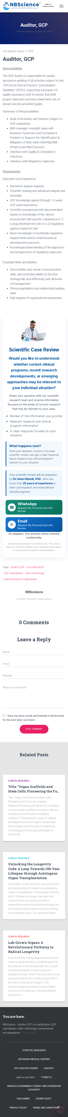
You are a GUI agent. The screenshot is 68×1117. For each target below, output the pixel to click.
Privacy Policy (18, 1107)
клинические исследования (20, 579)
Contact (49, 1068)
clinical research (18, 781)
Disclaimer (23, 1098)
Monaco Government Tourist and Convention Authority (34, 1088)
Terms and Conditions (46, 1107)
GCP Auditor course (26, 1068)
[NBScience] (30, 6)
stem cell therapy (34, 573)
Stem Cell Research (34, 1050)
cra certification (35, 567)
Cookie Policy (43, 1098)
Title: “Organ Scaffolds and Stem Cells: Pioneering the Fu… (33, 788)
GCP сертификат (13, 573)
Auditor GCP (17, 567)
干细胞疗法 (46, 1077)
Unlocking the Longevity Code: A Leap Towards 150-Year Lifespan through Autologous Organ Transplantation (34, 871)
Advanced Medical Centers (34, 1059)
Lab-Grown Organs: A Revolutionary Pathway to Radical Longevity (30, 947)
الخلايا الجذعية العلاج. (25, 1077)
